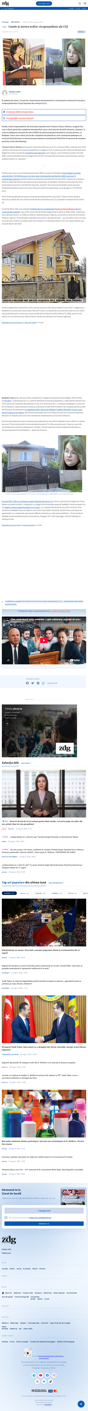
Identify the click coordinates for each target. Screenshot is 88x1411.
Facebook (47, 1375)
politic (40, 1299)
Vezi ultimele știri (56, 883)
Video (4, 841)
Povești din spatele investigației (42, 1342)
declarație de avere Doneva (12, 322)
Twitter (44, 1381)
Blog (4, 1287)
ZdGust (5, 1306)
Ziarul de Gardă (30, 322)
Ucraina (40, 893)
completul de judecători (35, 153)
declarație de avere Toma (11, 525)
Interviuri (44, 1323)
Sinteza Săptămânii (9, 856)
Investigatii (7, 1336)
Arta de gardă (7, 1297)
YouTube (40, 1375)
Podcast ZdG (28, 1293)
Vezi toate (25, 763)
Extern (35, 1269)
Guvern (9, 893)
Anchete (5, 1329)
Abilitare (5, 1323)
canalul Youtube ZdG (60, 611)
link (7, 723)
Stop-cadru (27, 1329)
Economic (6, 973)
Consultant (35, 1297)
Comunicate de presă (10, 1054)
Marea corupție (22, 1342)
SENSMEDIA (48, 1404)
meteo (73, 893)
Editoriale (48, 1293)
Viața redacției (59, 1293)
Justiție (5, 1269)
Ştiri (4, 1263)
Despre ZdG (6, 1249)
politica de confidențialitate (40, 1218)
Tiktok (50, 1381)
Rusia (25, 893)
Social (4, 872)
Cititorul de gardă (22, 1297)
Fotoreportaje (33, 1323)
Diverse (42, 1269)
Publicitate (6, 1253)
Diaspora (38, 1293)
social (46, 1299)
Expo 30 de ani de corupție (60, 1323)
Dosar (12, 1342)
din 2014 (7, 400)
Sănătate (17, 1293)
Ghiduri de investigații (65, 1342)
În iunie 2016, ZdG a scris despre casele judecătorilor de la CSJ (27, 501)
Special (5, 1317)
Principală (5, 22)
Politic (11, 829)
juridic (33, 1299)
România (57, 893)
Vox (20, 1329)
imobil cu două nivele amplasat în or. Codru (22, 507)
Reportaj (13, 1329)
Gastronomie (71, 1293)
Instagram (54, 1375)
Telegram (34, 1375)
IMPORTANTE (15, 22)
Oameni (23, 1323)
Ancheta (5, 1342)
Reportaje (14, 1323)
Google (37, 1381)
